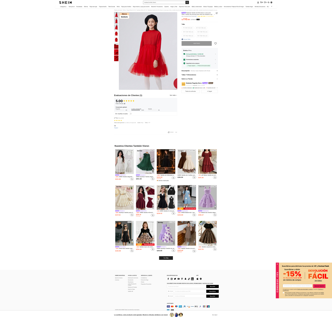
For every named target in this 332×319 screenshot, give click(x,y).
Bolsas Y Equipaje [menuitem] (208, 6)
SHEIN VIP (130, 291)
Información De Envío (133, 278)
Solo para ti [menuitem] (72, 6)
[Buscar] (187, 2)
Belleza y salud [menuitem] (218, 6)
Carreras (117, 280)
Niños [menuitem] (118, 6)
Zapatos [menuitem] (166, 6)
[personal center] (258, 2)
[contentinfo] (193, 306)
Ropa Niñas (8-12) (131, 10)
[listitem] (124, 166)
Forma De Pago (144, 280)
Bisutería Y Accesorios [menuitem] (157, 6)
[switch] (130, 114)
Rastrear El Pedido (132, 287)
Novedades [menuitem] (79, 6)
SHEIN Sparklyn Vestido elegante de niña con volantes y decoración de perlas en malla (145, 176)
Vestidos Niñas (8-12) (142, 10)
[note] (163, 180)
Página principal (118, 10)
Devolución (130, 280)
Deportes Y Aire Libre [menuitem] (184, 6)
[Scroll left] (269, 6)
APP (197, 275)
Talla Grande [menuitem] (111, 6)
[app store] (197, 279)
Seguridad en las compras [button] (192, 63)
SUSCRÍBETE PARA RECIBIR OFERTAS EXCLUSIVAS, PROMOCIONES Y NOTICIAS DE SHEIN (190, 283)
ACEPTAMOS (170, 303)
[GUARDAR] (215, 43)
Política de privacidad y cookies (305, 289)
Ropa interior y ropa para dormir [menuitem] (141, 6)
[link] (261, 2)
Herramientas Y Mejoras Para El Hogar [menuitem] (234, 6)
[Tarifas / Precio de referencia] (190, 19)
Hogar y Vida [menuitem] (173, 6)
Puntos (142, 282)
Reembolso (130, 282)
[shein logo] (65, 2)
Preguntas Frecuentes (146, 284)
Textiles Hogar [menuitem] (249, 6)
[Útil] (169, 132)
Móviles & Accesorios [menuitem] (260, 6)
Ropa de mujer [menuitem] (93, 6)
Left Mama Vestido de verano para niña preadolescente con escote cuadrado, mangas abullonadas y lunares (208, 175)
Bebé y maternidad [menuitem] (197, 6)
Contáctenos (144, 278)
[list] (181, 279)
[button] (268, 2)
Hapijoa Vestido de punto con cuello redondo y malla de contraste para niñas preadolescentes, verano (187, 248)
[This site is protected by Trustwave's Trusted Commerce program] (168, 309)
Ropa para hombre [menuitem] (126, 6)
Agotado (196, 43)
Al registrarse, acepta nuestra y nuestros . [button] (303, 290)
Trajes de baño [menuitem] (103, 6)
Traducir (116, 127)
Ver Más (166, 258)
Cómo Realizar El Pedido (132, 284)
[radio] (188, 27)
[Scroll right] (271, 6)
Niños (124, 10)
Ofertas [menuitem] (86, 6)
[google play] (201, 279)
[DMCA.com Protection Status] (172, 309)
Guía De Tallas (131, 289)
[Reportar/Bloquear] (176, 132)
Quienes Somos (119, 278)
